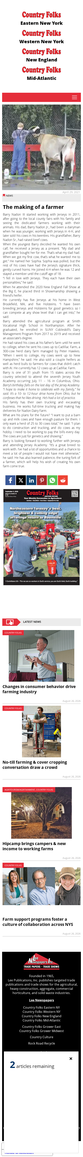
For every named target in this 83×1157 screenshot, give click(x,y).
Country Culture (41, 1037)
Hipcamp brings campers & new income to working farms (34, 846)
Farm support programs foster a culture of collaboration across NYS (38, 921)
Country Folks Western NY (41, 1012)
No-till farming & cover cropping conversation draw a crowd (35, 764)
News (9, 195)
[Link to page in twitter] (21, 480)
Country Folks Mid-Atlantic (42, 1020)
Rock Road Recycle (41, 1043)
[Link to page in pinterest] (42, 480)
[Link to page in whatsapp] (52, 480)
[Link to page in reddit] (63, 480)
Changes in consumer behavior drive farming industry (39, 689)
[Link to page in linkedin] (31, 480)
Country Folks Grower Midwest (41, 1031)
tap (74, 97)
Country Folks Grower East (41, 1027)
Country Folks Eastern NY (41, 1007)
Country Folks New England (41, 1016)
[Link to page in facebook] (10, 480)
